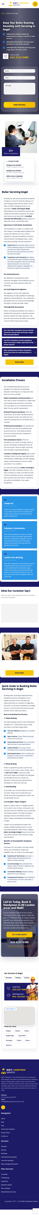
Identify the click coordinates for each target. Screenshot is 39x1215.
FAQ (2, 1125)
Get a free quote (19, 935)
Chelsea (19, 1040)
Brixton (28, 1040)
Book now (19, 362)
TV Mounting (5, 1178)
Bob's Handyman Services (30, 1201)
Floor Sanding (5, 1188)
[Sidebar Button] (3, 4)
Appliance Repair (6, 1185)
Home (3, 1118)
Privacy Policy (5, 1133)
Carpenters (4, 1181)
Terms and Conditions (8, 1129)
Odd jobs (4, 1146)
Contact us (4, 1136)
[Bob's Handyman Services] (19, 4)
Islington (8, 1031)
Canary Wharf (22, 1035)
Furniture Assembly (7, 1160)
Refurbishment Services (8, 1192)
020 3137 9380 (19, 989)
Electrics (3, 1150)
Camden (26, 1031)
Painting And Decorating (9, 1157)
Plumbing (18, 977)
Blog (2, 1122)
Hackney (17, 1031)
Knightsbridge (10, 1035)
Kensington (9, 1040)
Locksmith (4, 1174)
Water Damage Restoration (9, 1164)
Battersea (9, 1045)
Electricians (9, 977)
